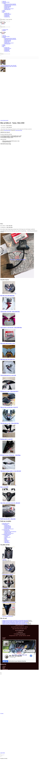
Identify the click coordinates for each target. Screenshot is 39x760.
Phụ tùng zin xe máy (5, 529)
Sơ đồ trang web (5, 669)
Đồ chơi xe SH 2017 (7, 14)
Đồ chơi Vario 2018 (7, 6)
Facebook (4, 637)
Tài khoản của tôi (5, 29)
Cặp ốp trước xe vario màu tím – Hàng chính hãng (11, 327)
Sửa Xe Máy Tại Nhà (5, 2)
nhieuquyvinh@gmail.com (20, 633)
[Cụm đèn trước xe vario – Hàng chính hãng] (8, 421)
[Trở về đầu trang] (0, 672)
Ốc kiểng (5, 539)
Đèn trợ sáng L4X (7, 9)
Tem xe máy (6, 541)
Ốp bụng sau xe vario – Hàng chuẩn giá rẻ (9, 391)
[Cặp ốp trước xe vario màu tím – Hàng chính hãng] (8, 325)
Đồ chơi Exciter (7, 49)
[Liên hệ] (0, 673)
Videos (3, 668)
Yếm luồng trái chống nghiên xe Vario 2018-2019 (10, 471)
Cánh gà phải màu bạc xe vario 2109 (8, 375)
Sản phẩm (4, 3)
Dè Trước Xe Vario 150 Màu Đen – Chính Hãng (10, 455)
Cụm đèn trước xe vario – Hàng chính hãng (9, 423)
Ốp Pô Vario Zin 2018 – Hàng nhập (7, 518)
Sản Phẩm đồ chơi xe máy (6, 534)
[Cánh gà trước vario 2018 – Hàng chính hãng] (8, 309)
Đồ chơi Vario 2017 (7, 527)
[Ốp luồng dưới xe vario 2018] (8, 437)
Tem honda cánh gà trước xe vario (7, 343)
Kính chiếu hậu (6, 540)
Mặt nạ (5, 538)
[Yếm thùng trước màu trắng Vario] (8, 357)
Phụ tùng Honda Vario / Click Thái (10, 38)
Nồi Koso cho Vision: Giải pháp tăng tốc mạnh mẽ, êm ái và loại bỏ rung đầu (14, 624)
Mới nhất (3, 11)
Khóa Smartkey (6, 535)
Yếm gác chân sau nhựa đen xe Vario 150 (9, 407)
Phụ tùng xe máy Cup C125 (8, 8)
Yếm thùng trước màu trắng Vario (7, 359)
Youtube (3, 638)
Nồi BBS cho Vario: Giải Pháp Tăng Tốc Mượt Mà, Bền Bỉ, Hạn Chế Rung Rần (15, 621)
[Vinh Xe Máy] (19, 221)
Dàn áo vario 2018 (4, 487)
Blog (3, 12)
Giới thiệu (4, 666)
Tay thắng (6, 536)
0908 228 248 (21, 630)
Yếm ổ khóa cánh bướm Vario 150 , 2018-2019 (10, 502)
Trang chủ (4, 1)
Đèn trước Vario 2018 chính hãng (7, 295)
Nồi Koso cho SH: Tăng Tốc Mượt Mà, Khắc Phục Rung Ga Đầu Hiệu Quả (14, 623)
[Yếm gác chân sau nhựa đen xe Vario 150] (8, 405)
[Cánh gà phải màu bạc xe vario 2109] (8, 373)
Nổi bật (3, 10)
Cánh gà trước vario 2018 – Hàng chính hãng (10, 311)
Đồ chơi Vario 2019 (7, 5)
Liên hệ (3, 667)
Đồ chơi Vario (6, 15)
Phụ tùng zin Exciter (7, 532)
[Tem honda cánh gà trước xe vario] (8, 341)
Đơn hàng (4, 30)
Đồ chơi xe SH (6, 7)
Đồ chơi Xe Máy (5, 57)
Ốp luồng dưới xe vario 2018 (6, 439)
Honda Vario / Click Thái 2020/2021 (10, 4)
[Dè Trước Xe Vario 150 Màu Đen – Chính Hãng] (8, 453)
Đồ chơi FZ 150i (7, 16)
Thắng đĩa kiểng (7, 542)
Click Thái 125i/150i (18, 130)
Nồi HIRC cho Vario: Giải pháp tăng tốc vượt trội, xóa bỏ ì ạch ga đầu (13, 622)
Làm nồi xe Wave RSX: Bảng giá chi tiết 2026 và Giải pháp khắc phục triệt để (15, 620)
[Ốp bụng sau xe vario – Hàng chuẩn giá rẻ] (8, 389)
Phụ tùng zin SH (7, 530)
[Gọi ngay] (19, 183)
